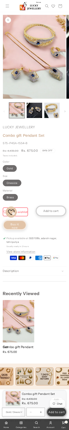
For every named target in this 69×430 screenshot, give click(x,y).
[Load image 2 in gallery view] (34, 110)
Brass (10, 197)
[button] (7, 6)
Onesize (12, 183)
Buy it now (14, 226)
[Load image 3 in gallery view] (52, 110)
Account (50, 427)
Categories (21, 427)
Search (36, 427)
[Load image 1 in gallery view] (17, 110)
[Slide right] (65, 111)
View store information (20, 251)
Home (6, 427)
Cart (63, 425)
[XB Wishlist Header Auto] (53, 6)
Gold (10, 168)
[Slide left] (4, 111)
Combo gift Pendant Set (18, 347)
